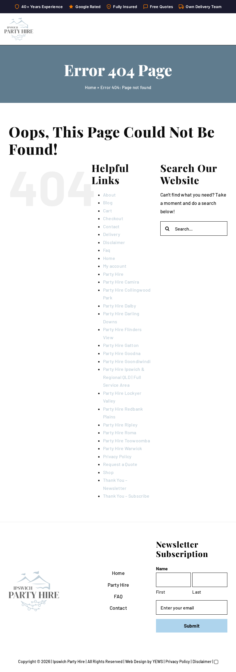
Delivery (111, 234)
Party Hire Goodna (121, 353)
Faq (107, 250)
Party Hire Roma (119, 432)
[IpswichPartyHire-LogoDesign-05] (18, 20)
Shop (108, 472)
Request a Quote (120, 464)
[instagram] (196, 652)
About (109, 194)
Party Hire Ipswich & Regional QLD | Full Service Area (123, 377)
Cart (107, 210)
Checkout (113, 218)
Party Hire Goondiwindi (127, 361)
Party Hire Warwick (122, 448)
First (160, 591)
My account (115, 266)
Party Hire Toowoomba (126, 440)
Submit (192, 625)
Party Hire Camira (121, 281)
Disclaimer (114, 242)
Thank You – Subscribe (126, 496)
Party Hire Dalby (119, 305)
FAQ (118, 596)
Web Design (135, 661)
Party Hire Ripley (120, 424)
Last (196, 591)
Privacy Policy (117, 456)
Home (90, 87)
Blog (108, 202)
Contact (111, 226)
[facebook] (187, 652)
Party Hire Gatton (121, 345)
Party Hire (113, 274)
